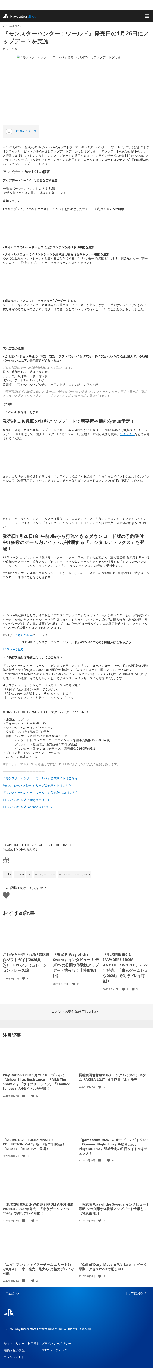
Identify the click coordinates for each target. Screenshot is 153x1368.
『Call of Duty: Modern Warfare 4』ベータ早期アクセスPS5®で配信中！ (113, 1266)
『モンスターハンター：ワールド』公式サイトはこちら (40, 778)
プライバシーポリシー (56, 1344)
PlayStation (23, 16)
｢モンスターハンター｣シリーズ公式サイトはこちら (37, 785)
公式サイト (127, 434)
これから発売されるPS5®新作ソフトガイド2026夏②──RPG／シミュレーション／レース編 (26, 962)
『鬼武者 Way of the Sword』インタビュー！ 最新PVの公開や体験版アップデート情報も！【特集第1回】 (76, 965)
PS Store (19, 874)
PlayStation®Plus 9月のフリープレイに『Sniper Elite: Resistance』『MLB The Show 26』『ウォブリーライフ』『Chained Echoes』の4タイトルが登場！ (36, 1082)
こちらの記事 (24, 635)
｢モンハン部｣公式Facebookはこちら (27, 807)
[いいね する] (24, 978)
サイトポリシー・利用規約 (22, 1344)
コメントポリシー (16, 1357)
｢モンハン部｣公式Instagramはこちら (28, 800)
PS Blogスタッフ (26, 131)
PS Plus (7, 874)
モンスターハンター (45, 874)
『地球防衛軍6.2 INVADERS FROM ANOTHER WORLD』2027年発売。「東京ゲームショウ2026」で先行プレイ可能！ (125, 968)
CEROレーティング (54, 1350)
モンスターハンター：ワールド (74, 874)
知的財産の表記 (14, 1350)
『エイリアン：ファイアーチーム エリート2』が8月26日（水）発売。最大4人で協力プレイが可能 (38, 1269)
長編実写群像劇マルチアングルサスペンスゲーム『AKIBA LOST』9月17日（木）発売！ (114, 1077)
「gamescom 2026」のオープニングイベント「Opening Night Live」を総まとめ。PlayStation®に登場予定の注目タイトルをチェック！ (114, 1146)
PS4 (29, 874)
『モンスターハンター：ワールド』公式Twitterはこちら (41, 793)
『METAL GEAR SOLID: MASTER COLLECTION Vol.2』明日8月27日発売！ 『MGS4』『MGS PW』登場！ (34, 1144)
